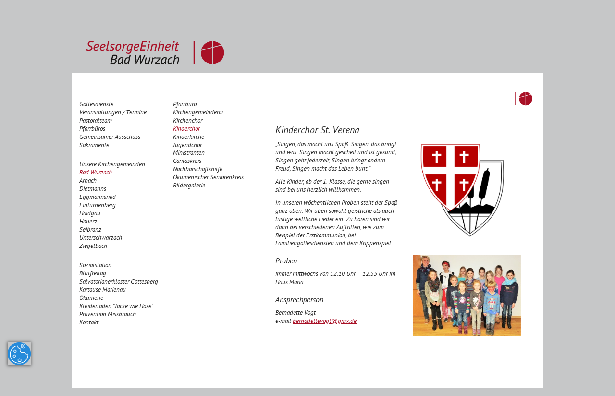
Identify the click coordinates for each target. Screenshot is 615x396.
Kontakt (88, 323)
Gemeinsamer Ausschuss (109, 137)
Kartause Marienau (102, 290)
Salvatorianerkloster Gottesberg (118, 282)
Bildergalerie (189, 186)
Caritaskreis (187, 161)
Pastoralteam (95, 121)
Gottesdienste (96, 105)
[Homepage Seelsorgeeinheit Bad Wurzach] (155, 36)
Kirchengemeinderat (198, 113)
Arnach (88, 181)
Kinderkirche (188, 137)
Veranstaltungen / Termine (113, 113)
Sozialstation (95, 266)
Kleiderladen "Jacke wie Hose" (116, 306)
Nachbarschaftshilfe (197, 169)
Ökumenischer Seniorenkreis (208, 178)
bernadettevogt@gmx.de (325, 321)
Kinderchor (186, 129)
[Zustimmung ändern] (19, 353)
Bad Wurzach (95, 173)
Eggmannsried (97, 197)
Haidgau (89, 214)
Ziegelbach (93, 246)
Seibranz (90, 230)
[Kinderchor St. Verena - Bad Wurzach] (467, 296)
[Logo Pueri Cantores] (474, 189)
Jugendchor (187, 145)
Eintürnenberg (97, 206)
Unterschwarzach (100, 238)
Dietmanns (92, 189)
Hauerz (88, 222)
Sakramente (94, 145)
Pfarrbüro (185, 105)
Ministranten (189, 153)
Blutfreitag (92, 274)
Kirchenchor (187, 121)
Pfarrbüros (92, 129)
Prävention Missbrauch (107, 315)
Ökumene (91, 298)
